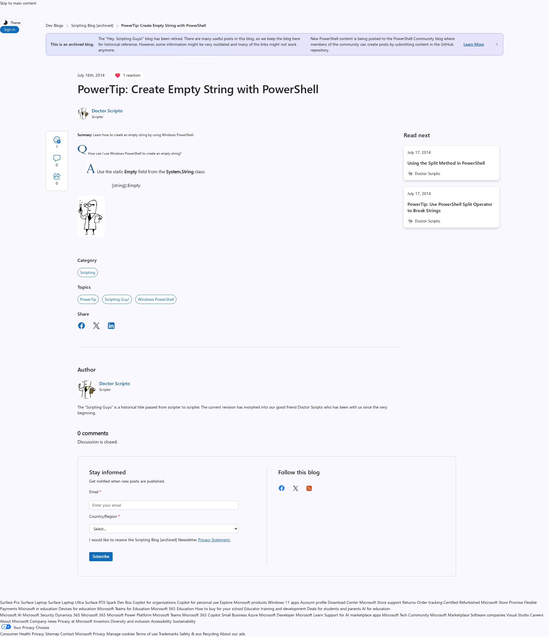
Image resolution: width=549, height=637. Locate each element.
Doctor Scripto (107, 111)
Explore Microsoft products (243, 602)
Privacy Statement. (214, 539)
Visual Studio (517, 615)
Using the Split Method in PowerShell (446, 163)
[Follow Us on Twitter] (295, 490)
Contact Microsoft (76, 633)
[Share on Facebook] (81, 326)
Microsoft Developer (277, 615)
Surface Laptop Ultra (66, 602)
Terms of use (147, 633)
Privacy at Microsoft (75, 621)
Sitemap (52, 633)
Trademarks (168, 633)
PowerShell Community (413, 38)
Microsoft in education (37, 608)
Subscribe (101, 556)
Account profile (313, 602)
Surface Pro (10, 602)
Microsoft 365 (93, 615)
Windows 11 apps (283, 602)
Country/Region (104, 516)
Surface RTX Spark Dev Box (108, 602)
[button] (82, 153)
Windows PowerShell (156, 299)
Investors (102, 621)
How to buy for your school (219, 608)
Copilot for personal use (198, 602)
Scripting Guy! (117, 299)
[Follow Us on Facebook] (281, 490)
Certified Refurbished (461, 602)
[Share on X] (96, 326)
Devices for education (77, 608)
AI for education (376, 608)
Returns (409, 602)
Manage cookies (120, 633)
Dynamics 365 (67, 615)
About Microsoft (14, 621)
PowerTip (88, 299)
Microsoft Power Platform (129, 615)
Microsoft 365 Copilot (201, 615)
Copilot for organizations (154, 602)
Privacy (99, 633)
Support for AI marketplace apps (352, 615)
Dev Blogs (54, 25)
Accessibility (161, 621)
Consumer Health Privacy (22, 633)
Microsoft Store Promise (502, 602)
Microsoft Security (38, 615)
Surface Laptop (34, 602)
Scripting (87, 272)
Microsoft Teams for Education (123, 608)
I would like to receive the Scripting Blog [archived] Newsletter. (159, 539)
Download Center (343, 602)
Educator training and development (275, 608)
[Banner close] (496, 44)
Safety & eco (191, 633)
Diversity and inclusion (130, 621)
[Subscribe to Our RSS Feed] (309, 490)
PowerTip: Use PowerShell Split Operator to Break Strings (449, 207)
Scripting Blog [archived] (92, 25)
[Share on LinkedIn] (111, 326)
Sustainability (184, 621)
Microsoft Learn (309, 615)
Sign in (9, 29)
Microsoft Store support (380, 602)
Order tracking (429, 602)
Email (95, 491)
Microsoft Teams (167, 615)
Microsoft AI (10, 615)
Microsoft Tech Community (405, 615)
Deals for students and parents (334, 608)
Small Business (234, 615)
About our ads (232, 633)
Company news (43, 621)
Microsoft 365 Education (172, 608)
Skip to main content (18, 3)
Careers (536, 615)
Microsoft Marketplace (449, 615)
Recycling (211, 633)
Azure (253, 615)
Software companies (487, 615)
